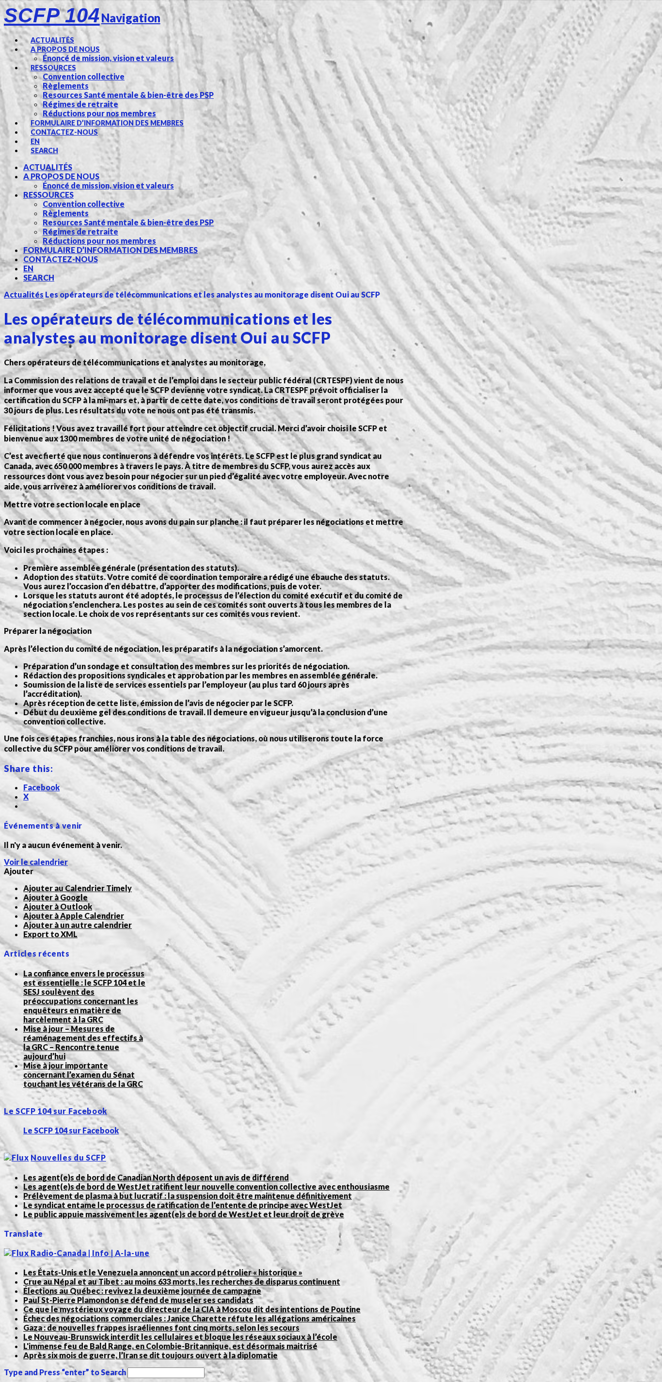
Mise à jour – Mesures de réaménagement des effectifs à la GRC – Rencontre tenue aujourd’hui (83, 1042)
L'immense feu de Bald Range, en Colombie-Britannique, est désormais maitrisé (170, 1346)
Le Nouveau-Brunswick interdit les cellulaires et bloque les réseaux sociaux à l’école (180, 1336)
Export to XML (50, 934)
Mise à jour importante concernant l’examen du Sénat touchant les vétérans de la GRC (83, 1074)
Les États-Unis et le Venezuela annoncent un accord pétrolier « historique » (162, 1272)
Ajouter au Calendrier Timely (77, 888)
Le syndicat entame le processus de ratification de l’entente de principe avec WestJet (182, 1204)
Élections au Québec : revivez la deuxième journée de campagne (142, 1290)
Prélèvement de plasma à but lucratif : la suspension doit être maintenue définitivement (187, 1195)
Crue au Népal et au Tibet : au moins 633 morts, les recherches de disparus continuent (181, 1281)
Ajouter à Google (55, 897)
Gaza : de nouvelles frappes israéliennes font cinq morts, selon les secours (161, 1327)
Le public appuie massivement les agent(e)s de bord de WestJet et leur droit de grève (183, 1214)
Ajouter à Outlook (57, 906)
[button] (18, 871)
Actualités (24, 294)
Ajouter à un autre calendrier (77, 924)
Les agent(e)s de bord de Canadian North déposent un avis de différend (156, 1177)
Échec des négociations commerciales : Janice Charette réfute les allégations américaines (189, 1318)
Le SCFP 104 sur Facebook (55, 1110)
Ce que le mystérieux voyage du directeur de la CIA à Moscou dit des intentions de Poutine (192, 1309)
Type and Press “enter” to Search (65, 1372)
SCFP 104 (52, 15)
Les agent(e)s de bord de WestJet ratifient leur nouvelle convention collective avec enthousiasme (206, 1186)
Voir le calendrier (36, 861)
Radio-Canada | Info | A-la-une (90, 1252)
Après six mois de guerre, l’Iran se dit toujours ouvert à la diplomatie (150, 1355)
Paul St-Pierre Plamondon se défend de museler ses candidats (138, 1299)
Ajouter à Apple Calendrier (73, 915)
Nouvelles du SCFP (68, 1157)
